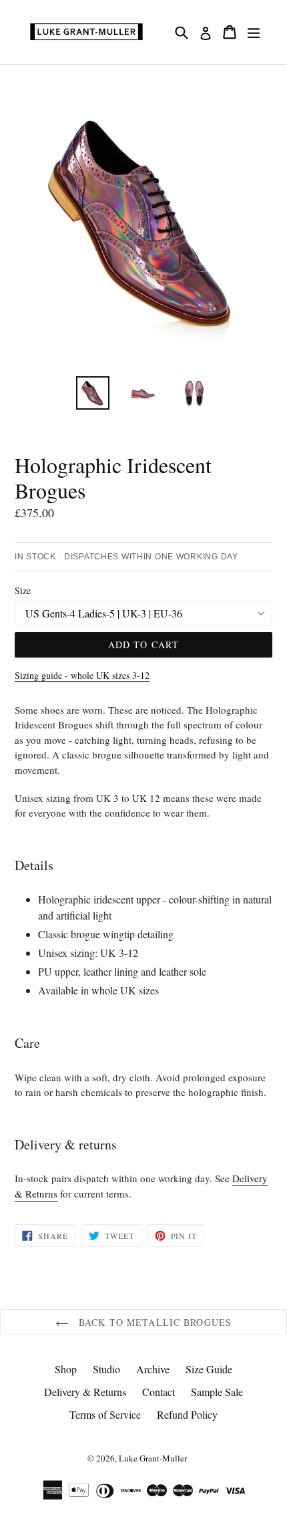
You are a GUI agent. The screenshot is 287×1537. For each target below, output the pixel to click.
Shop (66, 1369)
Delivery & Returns (85, 1392)
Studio (106, 1369)
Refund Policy (187, 1414)
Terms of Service (105, 1414)
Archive (153, 1369)
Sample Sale (217, 1392)
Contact (158, 1392)
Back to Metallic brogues (153, 1322)
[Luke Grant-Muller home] (86, 32)
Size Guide (209, 1369)
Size (23, 590)
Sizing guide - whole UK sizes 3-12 (82, 675)
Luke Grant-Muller (153, 1458)
